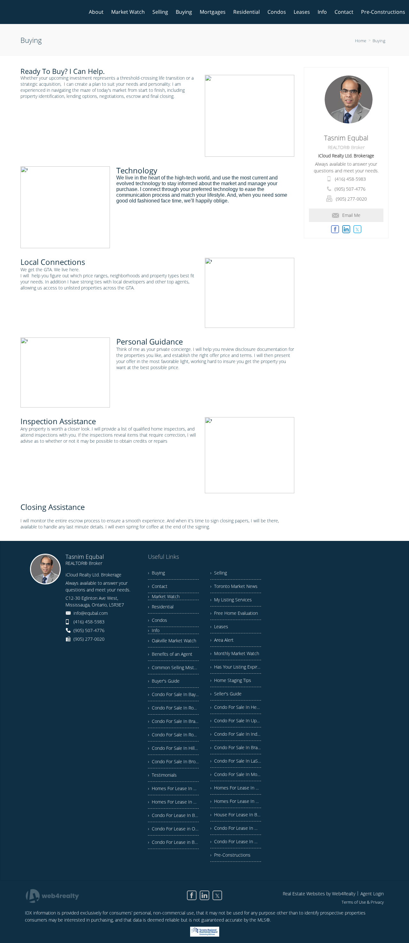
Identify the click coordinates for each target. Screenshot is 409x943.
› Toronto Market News (234, 586)
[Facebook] (192, 895)
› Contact (157, 586)
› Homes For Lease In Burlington (173, 788)
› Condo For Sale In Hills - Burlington (173, 748)
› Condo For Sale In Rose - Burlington (173, 708)
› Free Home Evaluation (234, 613)
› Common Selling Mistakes (173, 667)
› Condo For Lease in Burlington (173, 842)
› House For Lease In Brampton (235, 815)
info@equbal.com (90, 613)
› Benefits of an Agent (170, 654)
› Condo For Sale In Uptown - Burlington (235, 720)
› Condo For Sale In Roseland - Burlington (173, 735)
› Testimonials (162, 775)
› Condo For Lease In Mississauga (235, 828)
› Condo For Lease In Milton (235, 841)
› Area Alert (222, 640)
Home (360, 41)
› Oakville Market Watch (172, 641)
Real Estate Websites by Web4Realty (319, 894)
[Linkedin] (204, 895)
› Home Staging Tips (230, 680)
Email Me (351, 215)
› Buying (156, 573)
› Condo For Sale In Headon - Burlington (235, 707)
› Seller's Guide (226, 694)
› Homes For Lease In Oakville (235, 788)
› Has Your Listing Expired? (235, 667)
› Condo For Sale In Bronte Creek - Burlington (173, 761)
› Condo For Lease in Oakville (173, 829)
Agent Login (372, 894)
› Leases (219, 626)
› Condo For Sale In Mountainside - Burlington (235, 774)
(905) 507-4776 (350, 189)
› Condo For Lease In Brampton (173, 815)
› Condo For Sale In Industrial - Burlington (235, 734)
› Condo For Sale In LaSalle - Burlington (235, 761)
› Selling (218, 573)
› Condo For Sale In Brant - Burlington (173, 721)
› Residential (161, 607)
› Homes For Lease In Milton (235, 801)
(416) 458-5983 (350, 179)
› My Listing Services (231, 600)
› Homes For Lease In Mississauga (173, 802)
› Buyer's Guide (164, 681)
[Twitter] (217, 895)
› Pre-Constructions (230, 855)
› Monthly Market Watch (234, 653)
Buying (379, 41)
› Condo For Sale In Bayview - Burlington (173, 694)
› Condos (157, 620)
